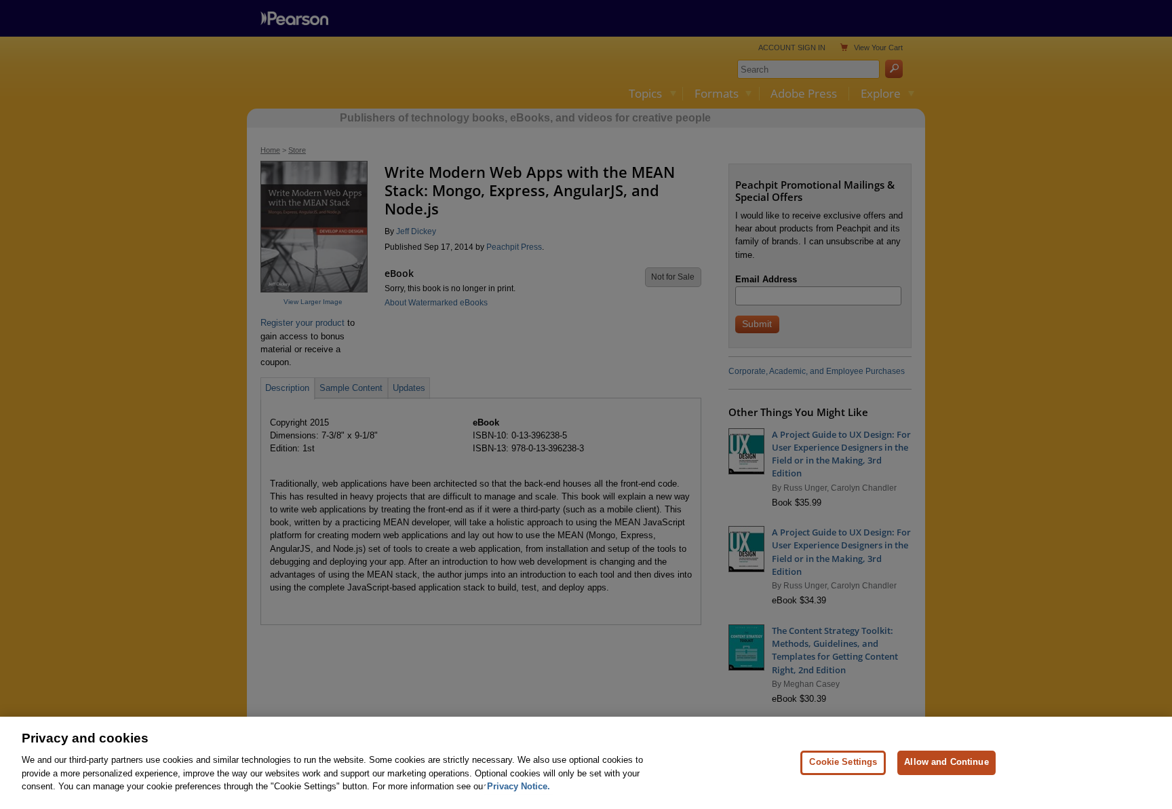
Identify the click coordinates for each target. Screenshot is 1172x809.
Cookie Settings (843, 762)
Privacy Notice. (518, 786)
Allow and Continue (946, 762)
